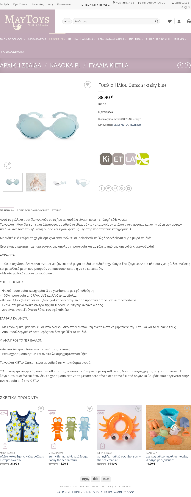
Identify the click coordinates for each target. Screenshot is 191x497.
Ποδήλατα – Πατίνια (111, 39)
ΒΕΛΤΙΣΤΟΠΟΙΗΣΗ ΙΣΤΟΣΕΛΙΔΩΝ (102, 492)
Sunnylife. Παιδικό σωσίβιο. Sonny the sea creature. (119, 458)
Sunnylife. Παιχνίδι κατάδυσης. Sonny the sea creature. (68, 458)
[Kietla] (124, 159)
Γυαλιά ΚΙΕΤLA (109, 65)
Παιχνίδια (86, 39)
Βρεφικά (135, 39)
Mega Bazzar (37, 39)
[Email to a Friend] (115, 188)
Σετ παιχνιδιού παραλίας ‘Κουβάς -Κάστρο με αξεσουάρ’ (167, 458)
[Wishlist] (170, 21)
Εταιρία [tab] (56, 210)
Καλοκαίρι (56, 39)
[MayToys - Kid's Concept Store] (28, 21)
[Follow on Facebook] (182, 7)
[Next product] (180, 65)
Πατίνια (73, 39)
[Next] (86, 125)
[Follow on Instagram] (185, 7)
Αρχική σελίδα (20, 65)
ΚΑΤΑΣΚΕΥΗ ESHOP (68, 492)
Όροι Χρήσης (20, 4)
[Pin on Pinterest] (122, 188)
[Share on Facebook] (102, 188)
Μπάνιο (179, 39)
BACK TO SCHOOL (11, 39)
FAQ (50, 4)
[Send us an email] (189, 7)
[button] (179, 21)
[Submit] (156, 21)
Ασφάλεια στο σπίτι (158, 39)
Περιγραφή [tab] (7, 210)
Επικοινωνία (64, 4)
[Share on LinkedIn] (129, 188)
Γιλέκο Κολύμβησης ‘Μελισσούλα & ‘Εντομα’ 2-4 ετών (22, 458)
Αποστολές (37, 4)
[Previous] (9, 125)
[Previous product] (187, 65)
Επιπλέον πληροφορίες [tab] (33, 210)
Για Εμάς (4, 4)
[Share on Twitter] (108, 188)
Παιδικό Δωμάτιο (12, 51)
